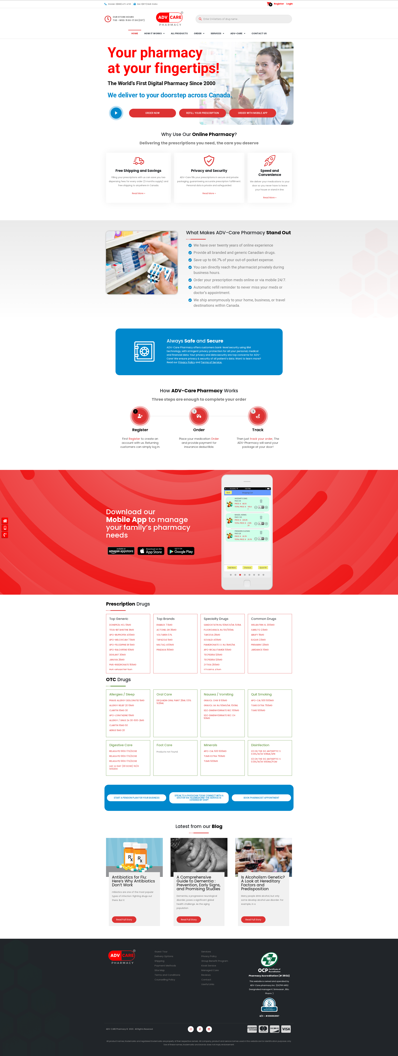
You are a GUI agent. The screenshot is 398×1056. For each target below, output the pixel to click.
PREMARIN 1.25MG (260, 644)
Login (289, 3)
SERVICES (216, 33)
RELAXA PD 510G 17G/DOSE (123, 751)
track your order (261, 439)
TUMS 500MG (258, 710)
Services (206, 951)
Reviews (206, 975)
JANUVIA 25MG (117, 659)
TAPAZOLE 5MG (165, 639)
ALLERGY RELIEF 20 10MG (121, 705)
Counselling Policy (165, 979)
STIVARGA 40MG (212, 669)
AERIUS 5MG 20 (117, 730)
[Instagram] (191, 1029)
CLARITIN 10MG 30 (118, 710)
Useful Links (207, 984)
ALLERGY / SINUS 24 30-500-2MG (126, 720)
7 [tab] (259, 574)
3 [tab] (240, 574)
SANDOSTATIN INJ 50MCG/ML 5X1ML (222, 624)
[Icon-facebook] (200, 1029)
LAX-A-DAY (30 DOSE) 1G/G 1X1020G (124, 767)
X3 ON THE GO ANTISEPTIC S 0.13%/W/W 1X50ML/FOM (266, 760)
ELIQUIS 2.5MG (258, 639)
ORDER (197, 33)
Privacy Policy (209, 956)
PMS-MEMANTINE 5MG (120, 669)
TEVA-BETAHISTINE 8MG (121, 629)
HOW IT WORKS (153, 33)
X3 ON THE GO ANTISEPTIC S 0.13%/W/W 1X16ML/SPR (266, 752)
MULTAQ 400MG (165, 644)
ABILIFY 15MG (257, 634)
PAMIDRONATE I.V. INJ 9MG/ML (219, 644)
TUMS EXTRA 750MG (261, 705)
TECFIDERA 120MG (213, 654)
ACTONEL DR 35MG (166, 629)
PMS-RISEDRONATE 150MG (122, 664)
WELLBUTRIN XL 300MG (263, 624)
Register (279, 3)
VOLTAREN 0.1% (164, 634)
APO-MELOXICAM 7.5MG (122, 639)
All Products (179, 33)
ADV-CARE (236, 33)
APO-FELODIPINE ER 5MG (122, 644)
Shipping (159, 961)
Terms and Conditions (167, 975)
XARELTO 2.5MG (259, 629)
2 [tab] (235, 574)
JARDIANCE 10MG (260, 649)
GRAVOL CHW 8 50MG (215, 700)
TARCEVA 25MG (212, 634)
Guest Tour (161, 951)
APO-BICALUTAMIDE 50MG (217, 649)
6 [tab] (254, 574)
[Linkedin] (209, 1029)
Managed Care (210, 970)
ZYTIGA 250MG (212, 664)
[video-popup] (116, 113)
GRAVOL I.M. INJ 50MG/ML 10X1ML (221, 705)
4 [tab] (245, 574)
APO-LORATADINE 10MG (121, 715)
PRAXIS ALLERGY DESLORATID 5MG (126, 700)
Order (215, 439)
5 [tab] (249, 574)
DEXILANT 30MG (117, 654)
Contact (206, 979)
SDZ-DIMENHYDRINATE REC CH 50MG (219, 717)
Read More (138, 193)
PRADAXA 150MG (165, 649)
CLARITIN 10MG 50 (118, 725)
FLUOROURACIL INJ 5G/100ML (219, 629)
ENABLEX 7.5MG (164, 624)
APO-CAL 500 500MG (262, 700)
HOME (134, 33)
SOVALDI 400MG (212, 639)
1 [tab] (231, 574)
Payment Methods (165, 965)
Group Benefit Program (214, 961)
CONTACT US (259, 33)
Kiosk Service (208, 965)
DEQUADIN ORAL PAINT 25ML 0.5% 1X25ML (174, 702)
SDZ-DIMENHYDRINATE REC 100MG (221, 710)
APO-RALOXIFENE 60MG (121, 649)
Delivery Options (164, 956)
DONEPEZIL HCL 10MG (120, 624)
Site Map (160, 970)
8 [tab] (263, 574)
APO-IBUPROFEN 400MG (122, 634)
